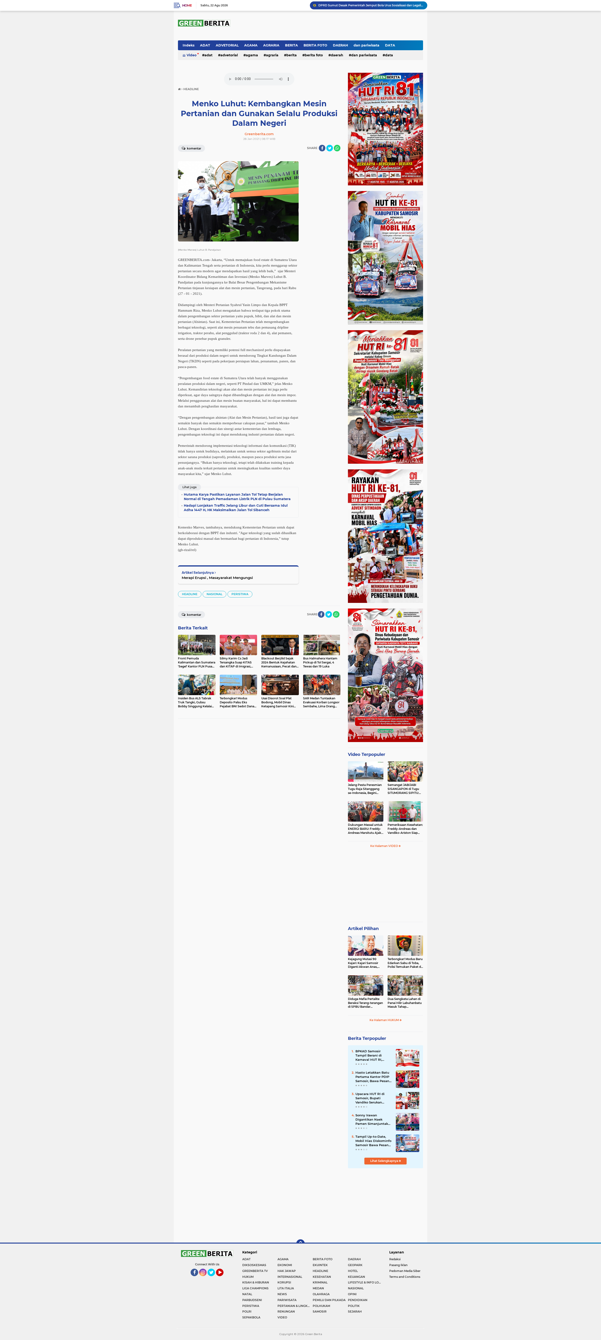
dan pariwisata (366, 45)
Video (191, 55)
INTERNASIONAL (289, 1277)
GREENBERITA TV (255, 1271)
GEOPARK (355, 1265)
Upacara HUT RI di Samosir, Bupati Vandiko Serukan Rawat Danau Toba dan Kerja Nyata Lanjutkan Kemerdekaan (370, 1098)
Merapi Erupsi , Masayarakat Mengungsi (217, 577)
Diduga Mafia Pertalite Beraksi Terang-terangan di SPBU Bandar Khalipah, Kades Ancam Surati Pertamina (365, 1003)
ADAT (205, 45)
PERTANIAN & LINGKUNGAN (295, 1306)
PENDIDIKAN (357, 1300)
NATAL (247, 1294)
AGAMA (251, 45)
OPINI (352, 1294)
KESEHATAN (322, 1277)
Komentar (193, 148)
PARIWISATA (287, 1300)
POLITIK (354, 1306)
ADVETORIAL (227, 45)
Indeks (188, 45)
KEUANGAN (356, 1277)
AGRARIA (271, 45)
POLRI (246, 1311)
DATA (390, 45)
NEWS (282, 1294)
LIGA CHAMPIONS (255, 1288)
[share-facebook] (322, 148)
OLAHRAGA (321, 1294)
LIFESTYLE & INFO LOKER (365, 1282)
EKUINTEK (320, 1265)
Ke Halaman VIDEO (384, 846)
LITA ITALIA (285, 1288)
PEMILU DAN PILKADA (329, 1300)
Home (187, 5)
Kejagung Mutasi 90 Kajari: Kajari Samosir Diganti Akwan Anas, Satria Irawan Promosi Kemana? (364, 963)
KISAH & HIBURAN (255, 1282)
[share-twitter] (329, 148)
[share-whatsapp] (337, 148)
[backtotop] (300, 1243)
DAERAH (340, 45)
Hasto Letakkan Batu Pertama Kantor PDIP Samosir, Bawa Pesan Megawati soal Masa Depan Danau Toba (372, 1077)
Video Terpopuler (366, 754)
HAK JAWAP (286, 1271)
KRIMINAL (320, 1282)
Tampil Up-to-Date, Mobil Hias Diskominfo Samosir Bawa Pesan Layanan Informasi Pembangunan (373, 1141)
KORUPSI (284, 1282)
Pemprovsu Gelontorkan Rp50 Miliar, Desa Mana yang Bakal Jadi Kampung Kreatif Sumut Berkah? (370, 5)
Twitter (213, 1278)
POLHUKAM (321, 1306)
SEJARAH (355, 1311)
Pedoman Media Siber (404, 1271)
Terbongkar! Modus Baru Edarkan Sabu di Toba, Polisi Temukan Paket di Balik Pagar (405, 963)
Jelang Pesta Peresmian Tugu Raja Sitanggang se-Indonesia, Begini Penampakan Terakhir (365, 789)
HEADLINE (189, 594)
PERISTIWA (239, 594)
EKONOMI (284, 1265)
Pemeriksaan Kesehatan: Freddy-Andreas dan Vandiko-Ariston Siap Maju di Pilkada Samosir (405, 829)
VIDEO (282, 1317)
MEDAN (318, 1288)
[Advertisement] (385, 887)
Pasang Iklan (398, 1265)
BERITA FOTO (315, 45)
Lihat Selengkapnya (384, 1161)
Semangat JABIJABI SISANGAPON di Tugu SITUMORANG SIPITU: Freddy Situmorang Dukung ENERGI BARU (404, 789)
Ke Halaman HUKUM (385, 1020)
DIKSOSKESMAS (254, 1265)
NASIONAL (214, 594)
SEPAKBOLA (251, 1317)
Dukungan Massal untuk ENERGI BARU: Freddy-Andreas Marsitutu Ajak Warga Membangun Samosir (365, 829)
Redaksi (395, 1259)
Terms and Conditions (404, 1277)
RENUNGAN (286, 1311)
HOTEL (353, 1271)
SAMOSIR (320, 1311)
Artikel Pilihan (363, 928)
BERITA (291, 45)
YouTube (223, 1278)
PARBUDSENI (252, 1300)
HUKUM (248, 1277)
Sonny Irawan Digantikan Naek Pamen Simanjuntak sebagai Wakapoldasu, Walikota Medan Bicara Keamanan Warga (373, 1119)
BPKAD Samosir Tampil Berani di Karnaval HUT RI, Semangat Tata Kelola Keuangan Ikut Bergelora (372, 1055)
